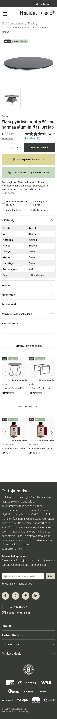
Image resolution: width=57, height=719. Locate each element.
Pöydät (31, 23)
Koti (4, 23)
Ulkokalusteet (17, 23)
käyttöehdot (24, 583)
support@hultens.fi (13, 548)
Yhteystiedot (43, 4)
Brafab (5, 116)
